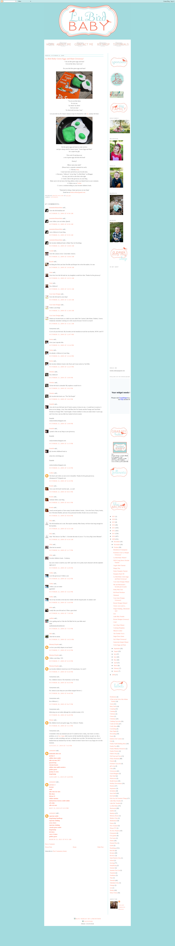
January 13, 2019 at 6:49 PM (61, 777)
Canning (112, 711)
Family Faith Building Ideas (118, 743)
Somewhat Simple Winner (120, 642)
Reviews (112, 855)
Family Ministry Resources (117, 748)
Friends (112, 761)
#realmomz (113, 697)
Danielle (51, 404)
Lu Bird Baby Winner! (119, 557)
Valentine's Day (114, 883)
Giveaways (54, 197)
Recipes (112, 853)
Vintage (112, 885)
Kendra (51, 486)
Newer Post (48, 847)
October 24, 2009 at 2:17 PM (61, 550)
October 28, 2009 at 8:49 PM (61, 715)
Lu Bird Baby (114, 806)
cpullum (51, 618)
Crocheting (113, 729)
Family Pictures (114, 751)
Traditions (113, 875)
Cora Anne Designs (55, 294)
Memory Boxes (114, 816)
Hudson (112, 786)
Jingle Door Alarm (118, 636)
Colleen (51, 473)
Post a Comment (50, 844)
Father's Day (113, 753)
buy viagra (61, 736)
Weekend (116, 595)
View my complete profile (121, 907)
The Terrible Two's (118, 633)
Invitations (113, 791)
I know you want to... (119, 606)
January (116, 671)
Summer (112, 868)
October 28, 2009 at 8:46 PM (61, 693)
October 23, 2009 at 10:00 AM (61, 246)
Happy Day (116, 568)
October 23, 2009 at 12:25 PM (61, 367)
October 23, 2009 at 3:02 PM (61, 388)
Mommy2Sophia (54, 644)
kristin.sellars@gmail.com (77, 192)
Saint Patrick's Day (115, 858)
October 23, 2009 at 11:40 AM (61, 300)
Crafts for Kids (114, 724)
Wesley (112, 890)
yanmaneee (52, 750)
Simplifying (113, 865)
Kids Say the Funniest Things (118, 798)
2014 (113, 525)
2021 (113, 516)
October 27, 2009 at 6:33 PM (61, 661)
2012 (113, 530)
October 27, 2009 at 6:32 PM (61, 650)
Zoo (114, 613)
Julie (50, 633)
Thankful (112, 873)
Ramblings (113, 848)
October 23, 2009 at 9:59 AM (61, 224)
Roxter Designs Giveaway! (121, 619)
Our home (113, 838)
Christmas (113, 719)
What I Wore (113, 893)
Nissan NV (113, 828)
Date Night (113, 731)
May (115, 660)
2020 (113, 519)
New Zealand (114, 825)
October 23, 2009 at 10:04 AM (61, 256)
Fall (111, 741)
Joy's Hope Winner (118, 625)
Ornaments (113, 833)
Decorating (113, 733)
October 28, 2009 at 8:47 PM (61, 704)
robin (50, 607)
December (117, 541)
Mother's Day (114, 818)
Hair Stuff (113, 776)
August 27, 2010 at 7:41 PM (60, 745)
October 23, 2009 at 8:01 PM (61, 492)
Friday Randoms (114, 758)
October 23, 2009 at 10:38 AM (61, 267)
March (116, 665)
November (117, 544)
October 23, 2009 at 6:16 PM (61, 481)
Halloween (113, 778)
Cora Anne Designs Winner (121, 582)
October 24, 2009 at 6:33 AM (61, 528)
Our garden (113, 835)
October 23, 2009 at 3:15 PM (61, 443)
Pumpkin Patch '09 (118, 574)
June (115, 657)
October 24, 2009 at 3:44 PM (61, 602)
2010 (113, 536)
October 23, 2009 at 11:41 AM (61, 323)
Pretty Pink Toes (118, 589)
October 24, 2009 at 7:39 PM (61, 613)
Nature (112, 823)
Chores (112, 716)
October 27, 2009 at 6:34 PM (61, 672)
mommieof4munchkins (55, 207)
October (116, 547)
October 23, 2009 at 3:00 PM (61, 377)
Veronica (51, 371)
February (116, 668)
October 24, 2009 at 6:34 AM (61, 539)
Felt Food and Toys (115, 756)
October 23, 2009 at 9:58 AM (61, 213)
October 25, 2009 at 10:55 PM (61, 639)
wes (111, 888)
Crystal (51, 251)
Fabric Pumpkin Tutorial (120, 571)
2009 (113, 539)
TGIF (115, 622)
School (112, 860)
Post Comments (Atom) (60, 851)
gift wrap (112, 766)
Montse (51, 720)
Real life (112, 850)
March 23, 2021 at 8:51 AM (60, 839)
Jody (50, 520)
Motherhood (113, 820)
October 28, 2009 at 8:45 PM (61, 682)
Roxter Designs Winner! (120, 603)
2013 (113, 528)
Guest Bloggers (114, 773)
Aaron (111, 704)
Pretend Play (113, 843)
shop (77, 169)
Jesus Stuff (113, 793)
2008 (113, 674)
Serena (51, 339)
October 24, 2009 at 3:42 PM (61, 578)
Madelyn (112, 813)
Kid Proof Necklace (119, 592)
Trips (111, 878)
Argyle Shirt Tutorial (119, 565)
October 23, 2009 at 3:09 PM (61, 423)
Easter (111, 736)
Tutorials (112, 880)
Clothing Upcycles (115, 721)
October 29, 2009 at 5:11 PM (61, 726)
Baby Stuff (113, 706)
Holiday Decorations (116, 783)
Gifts (111, 768)
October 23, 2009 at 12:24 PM (61, 345)
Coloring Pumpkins (119, 628)
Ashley (51, 573)
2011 (113, 533)
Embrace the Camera (116, 739)
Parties (112, 840)
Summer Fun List (115, 870)
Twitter (79, 183)
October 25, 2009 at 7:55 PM (61, 628)
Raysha (51, 261)
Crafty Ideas (113, 726)
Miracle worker (117, 631)
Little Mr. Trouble (115, 803)
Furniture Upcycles (115, 763)
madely (112, 811)
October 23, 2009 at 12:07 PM (61, 334)
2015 (113, 522)
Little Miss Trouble (118, 616)
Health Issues (113, 781)
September (117, 648)
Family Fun (113, 746)
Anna (50, 272)
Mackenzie (113, 808)
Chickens (112, 714)
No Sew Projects (114, 830)
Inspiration (113, 788)
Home (74, 847)
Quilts (111, 845)
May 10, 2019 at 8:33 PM (59, 808)
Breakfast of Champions (120, 550)
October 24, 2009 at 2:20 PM (61, 568)
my (87, 114)
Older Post (100, 847)
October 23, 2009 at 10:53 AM (61, 278)
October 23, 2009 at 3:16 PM (61, 468)
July (115, 654)
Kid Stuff (112, 796)
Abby (50, 544)
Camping (112, 709)
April (115, 662)
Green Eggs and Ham (119, 645)
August (116, 651)
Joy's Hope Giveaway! (120, 639)
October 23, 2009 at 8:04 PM (61, 515)
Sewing (112, 863)
